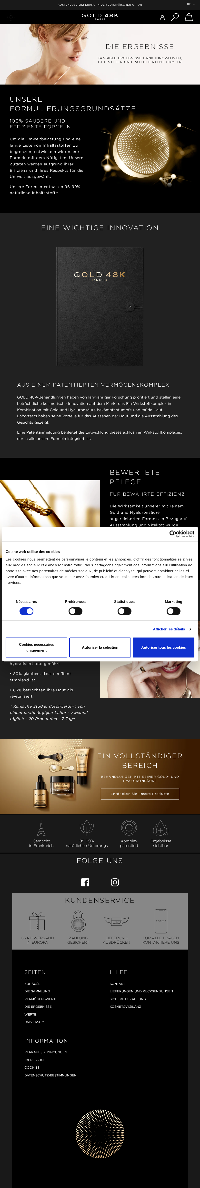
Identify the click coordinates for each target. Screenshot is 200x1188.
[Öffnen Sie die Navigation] (11, 17)
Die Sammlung (37, 991)
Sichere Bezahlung (128, 999)
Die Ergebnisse (38, 1007)
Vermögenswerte (41, 999)
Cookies (32, 1067)
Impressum (34, 1060)
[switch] (75, 611)
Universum (34, 1022)
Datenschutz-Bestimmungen (50, 1075)
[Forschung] (175, 17)
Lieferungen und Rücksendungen (141, 991)
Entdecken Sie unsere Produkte (140, 794)
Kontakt (117, 984)
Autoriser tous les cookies (163, 647)
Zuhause (32, 984)
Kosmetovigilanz (125, 1007)
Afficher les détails (169, 629)
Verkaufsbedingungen (45, 1052)
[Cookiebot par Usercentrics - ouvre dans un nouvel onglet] (173, 534)
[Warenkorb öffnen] (189, 17)
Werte (30, 1014)
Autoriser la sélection (100, 647)
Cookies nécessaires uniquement (36, 647)
